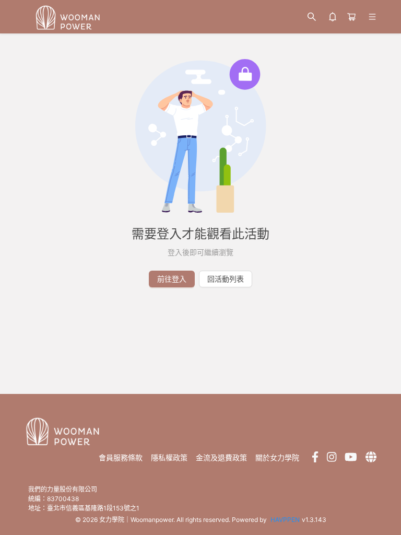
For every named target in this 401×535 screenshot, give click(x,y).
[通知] (332, 16)
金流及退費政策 (221, 457)
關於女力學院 (277, 457)
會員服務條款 (121, 457)
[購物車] (351, 16)
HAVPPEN (285, 520)
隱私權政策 (169, 457)
